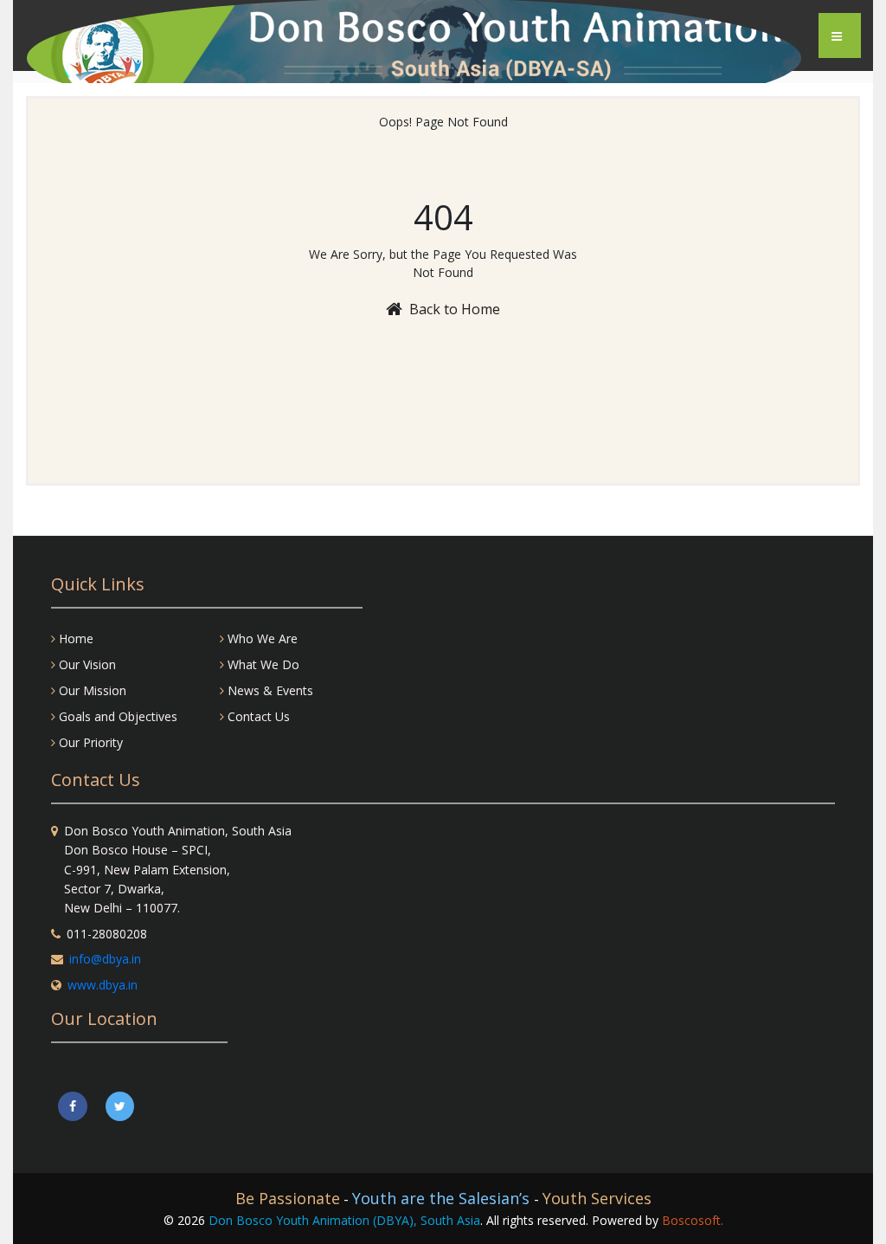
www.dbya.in (102, 985)
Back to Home (454, 309)
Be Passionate (287, 1198)
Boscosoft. (692, 1220)
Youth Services (597, 1198)
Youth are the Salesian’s (443, 1198)
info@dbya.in (105, 959)
